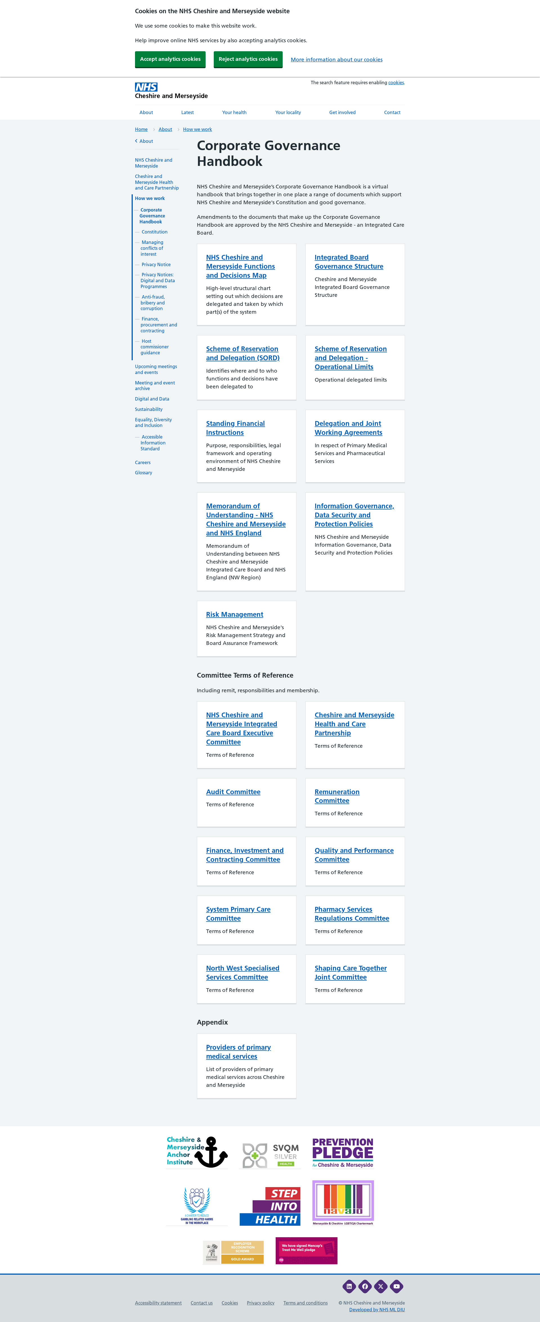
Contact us (202, 1303)
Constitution (155, 232)
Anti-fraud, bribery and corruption (153, 302)
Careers (142, 462)
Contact (392, 112)
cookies (396, 82)
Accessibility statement (158, 1303)
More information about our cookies (336, 59)
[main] (270, 632)
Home (141, 129)
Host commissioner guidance (155, 347)
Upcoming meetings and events (156, 369)
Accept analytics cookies (170, 59)
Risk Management (234, 614)
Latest (187, 112)
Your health (234, 112)
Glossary (143, 472)
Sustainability (149, 409)
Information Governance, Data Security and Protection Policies (354, 515)
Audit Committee (233, 792)
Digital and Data (152, 399)
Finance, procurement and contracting (159, 324)
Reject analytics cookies (248, 59)
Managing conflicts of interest (152, 248)
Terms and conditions (306, 1303)
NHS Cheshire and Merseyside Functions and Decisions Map (240, 266)
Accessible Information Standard (153, 442)
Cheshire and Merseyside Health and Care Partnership (157, 182)
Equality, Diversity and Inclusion (153, 422)
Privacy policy (260, 1303)
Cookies (230, 1303)
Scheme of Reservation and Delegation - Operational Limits (351, 358)
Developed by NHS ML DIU (377, 1309)
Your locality (288, 112)
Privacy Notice (156, 264)
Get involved (342, 112)
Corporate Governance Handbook (152, 215)
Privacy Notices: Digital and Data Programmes (158, 280)
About (146, 112)
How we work (197, 129)
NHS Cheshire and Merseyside (153, 163)
